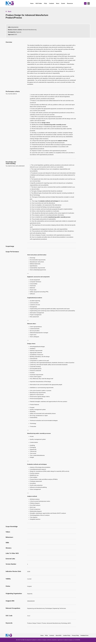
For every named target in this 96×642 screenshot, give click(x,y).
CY (88, 3)
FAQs (45, 3)
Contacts (51, 3)
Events (63, 3)
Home (32, 3)
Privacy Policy (75, 635)
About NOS (58, 635)
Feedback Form (84, 635)
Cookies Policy (66, 635)
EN (85, 3)
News (57, 3)
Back (9, 11)
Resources (70, 3)
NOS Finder (39, 3)
